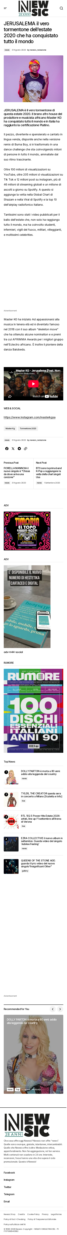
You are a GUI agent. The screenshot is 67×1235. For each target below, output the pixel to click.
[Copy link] (25, 449)
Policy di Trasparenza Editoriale (42, 1219)
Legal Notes (56, 1214)
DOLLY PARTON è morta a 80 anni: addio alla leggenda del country (40, 773)
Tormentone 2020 (28, 428)
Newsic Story (9, 1214)
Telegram (9, 1194)
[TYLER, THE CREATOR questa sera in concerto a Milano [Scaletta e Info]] (11, 799)
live (23, 801)
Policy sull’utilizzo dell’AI (14, 1224)
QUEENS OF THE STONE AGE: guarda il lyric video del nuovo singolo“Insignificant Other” (38, 863)
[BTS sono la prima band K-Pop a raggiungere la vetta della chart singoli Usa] (48, 473)
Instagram (9, 1179)
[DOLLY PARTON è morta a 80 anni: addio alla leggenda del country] (11, 777)
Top (17, 1089)
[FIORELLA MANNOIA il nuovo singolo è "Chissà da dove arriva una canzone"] (19, 473)
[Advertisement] (33, 275)
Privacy (45, 1214)
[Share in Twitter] (13, 449)
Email (7, 1201)
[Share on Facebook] (7, 449)
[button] (5, 8)
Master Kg (10, 428)
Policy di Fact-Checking (14, 1219)
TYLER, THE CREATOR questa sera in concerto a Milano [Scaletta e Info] (41, 795)
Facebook (9, 1172)
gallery (25, 871)
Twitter (7, 1187)
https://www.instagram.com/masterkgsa (29, 417)
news (7, 50)
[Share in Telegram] (19, 449)
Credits (21, 1214)
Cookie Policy (33, 1214)
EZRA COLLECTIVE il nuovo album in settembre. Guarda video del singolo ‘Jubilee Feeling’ (41, 841)
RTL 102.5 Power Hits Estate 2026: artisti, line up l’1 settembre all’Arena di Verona (41, 818)
